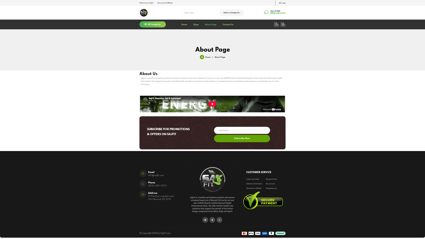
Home (184, 24)
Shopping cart (271, 188)
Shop (196, 24)
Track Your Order (252, 179)
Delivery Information (254, 184)
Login (283, 3)
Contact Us (228, 24)
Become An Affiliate (165, 3)
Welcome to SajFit (146, 3)
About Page (210, 24)
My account (270, 184)
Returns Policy (271, 179)
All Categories (154, 24)
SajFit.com (165, 233)
